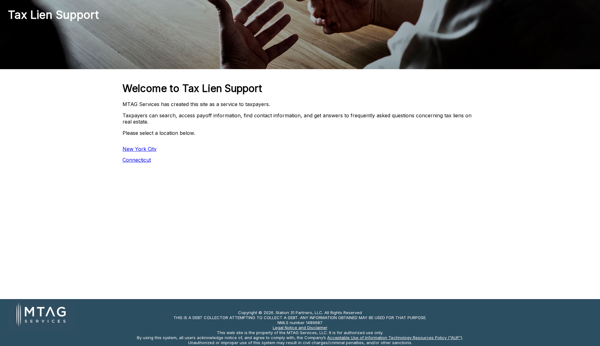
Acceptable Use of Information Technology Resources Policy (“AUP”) (394, 337)
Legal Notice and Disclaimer (300, 327)
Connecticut (136, 160)
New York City (139, 149)
